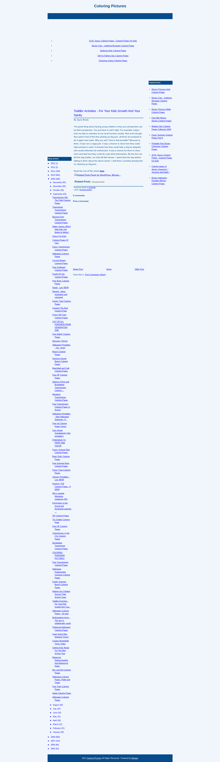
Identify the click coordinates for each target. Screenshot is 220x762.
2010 (53, 175)
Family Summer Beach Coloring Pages (60, 585)
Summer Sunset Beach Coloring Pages (60, 361)
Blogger (135, 758)
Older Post (139, 269)
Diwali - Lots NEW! (60, 287)
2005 (53, 749)
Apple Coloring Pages (61, 693)
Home (108, 269)
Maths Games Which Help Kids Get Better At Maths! (61, 229)
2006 (53, 745)
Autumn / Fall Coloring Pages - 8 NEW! (61, 487)
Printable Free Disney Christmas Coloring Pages (161, 146)
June (55, 713)
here (102, 171)
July (55, 709)
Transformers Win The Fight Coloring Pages (61, 200)
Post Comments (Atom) (95, 275)
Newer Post (78, 269)
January (56, 732)
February (57, 728)
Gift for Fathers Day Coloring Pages (113, 56)
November (57, 186)
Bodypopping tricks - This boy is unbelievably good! (61, 620)
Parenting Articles (85, 190)
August (56, 705)
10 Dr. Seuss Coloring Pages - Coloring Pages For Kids (113, 41)
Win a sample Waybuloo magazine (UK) (59, 496)
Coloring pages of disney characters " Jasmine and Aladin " (161, 169)
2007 (53, 741)
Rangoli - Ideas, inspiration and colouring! (59, 294)
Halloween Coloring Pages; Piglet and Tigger (61, 680)
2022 (53, 163)
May (55, 716)
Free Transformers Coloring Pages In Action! (61, 407)
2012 (53, 167)
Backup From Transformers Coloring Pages (60, 220)
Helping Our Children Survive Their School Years (61, 594)
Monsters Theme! (60, 341)
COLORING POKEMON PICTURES (58, 555)
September (57, 194)
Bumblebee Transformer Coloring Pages (60, 546)
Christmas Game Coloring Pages (113, 61)
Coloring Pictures (110, 6)
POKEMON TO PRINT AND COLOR (59, 443)
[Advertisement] (110, 16)
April (55, 720)
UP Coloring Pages (60, 516)
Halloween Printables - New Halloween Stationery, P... (61, 417)
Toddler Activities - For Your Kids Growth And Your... (61, 604)
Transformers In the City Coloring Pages (60, 536)
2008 (53, 737)
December (57, 182)
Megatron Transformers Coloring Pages (60, 397)
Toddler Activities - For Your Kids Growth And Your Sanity (107, 113)
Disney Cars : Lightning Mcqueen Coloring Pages (113, 46)
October (56, 190)
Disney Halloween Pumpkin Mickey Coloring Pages (159, 181)
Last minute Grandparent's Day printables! (61, 433)
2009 (53, 179)
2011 (53, 171)
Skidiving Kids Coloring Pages (113, 51)
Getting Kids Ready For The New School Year (60, 651)
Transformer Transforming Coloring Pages (60, 210)
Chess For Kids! (59, 236)
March (55, 724)
